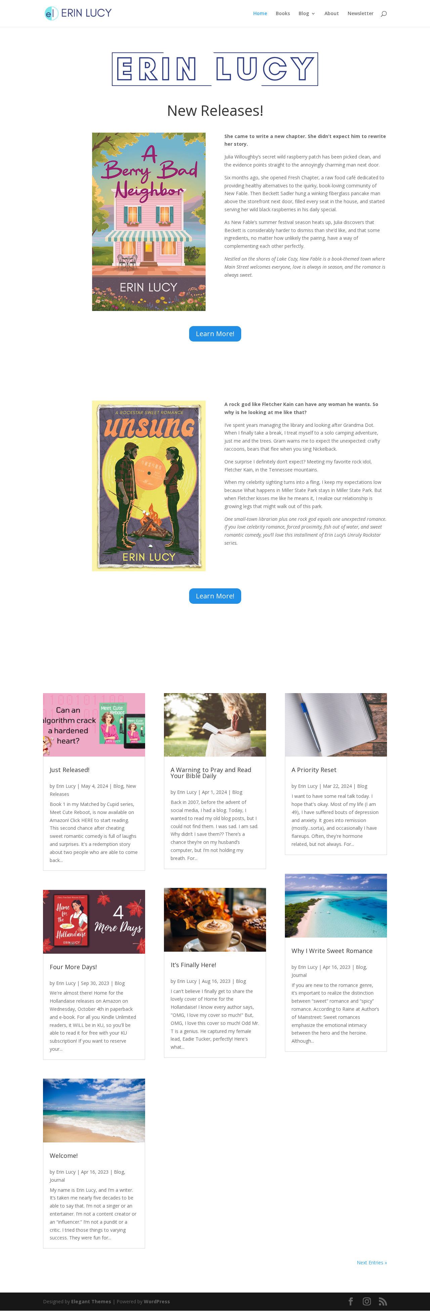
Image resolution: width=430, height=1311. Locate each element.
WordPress (157, 1301)
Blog (304, 13)
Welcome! (64, 1155)
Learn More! (215, 333)
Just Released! (69, 770)
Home (260, 13)
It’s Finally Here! (193, 965)
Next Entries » (372, 1262)
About (332, 13)
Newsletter (361, 13)
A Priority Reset (314, 770)
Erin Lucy (66, 786)
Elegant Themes (91, 1301)
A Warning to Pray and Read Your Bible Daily (211, 773)
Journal (57, 1180)
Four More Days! (73, 967)
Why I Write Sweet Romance (332, 951)
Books (283, 13)
